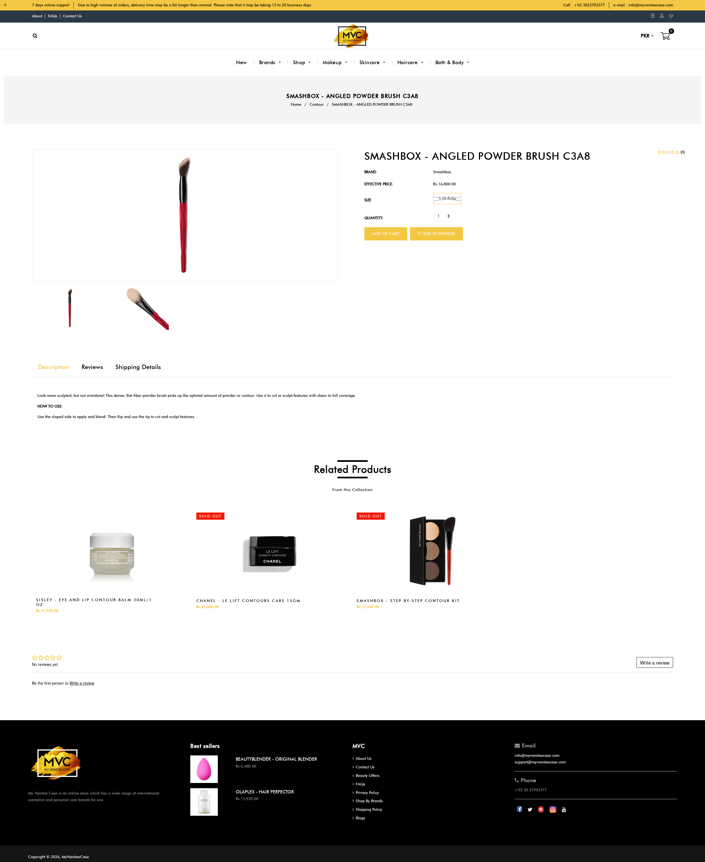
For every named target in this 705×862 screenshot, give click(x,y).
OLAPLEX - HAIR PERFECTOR (265, 792)
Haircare (408, 62)
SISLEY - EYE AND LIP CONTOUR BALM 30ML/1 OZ (94, 602)
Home (296, 104)
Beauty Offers (367, 775)
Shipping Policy (369, 809)
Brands (268, 62)
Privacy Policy (367, 792)
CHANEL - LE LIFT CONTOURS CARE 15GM (248, 600)
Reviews (92, 367)
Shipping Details (138, 367)
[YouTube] (564, 809)
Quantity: (373, 218)
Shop (300, 62)
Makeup (333, 62)
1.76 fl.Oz (447, 198)
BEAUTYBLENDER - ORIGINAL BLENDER (276, 759)
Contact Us (72, 16)
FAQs (52, 16)
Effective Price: (378, 184)
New (241, 62)
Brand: (370, 172)
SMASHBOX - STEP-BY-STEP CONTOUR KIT (408, 600)
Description (53, 367)
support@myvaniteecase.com (540, 762)
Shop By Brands (369, 801)
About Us (364, 758)
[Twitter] (530, 809)
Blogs (360, 818)
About (37, 16)
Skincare (370, 62)
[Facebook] (520, 809)
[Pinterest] (541, 809)
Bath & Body (450, 62)
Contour (317, 104)
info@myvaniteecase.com (650, 5)
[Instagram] (553, 809)
